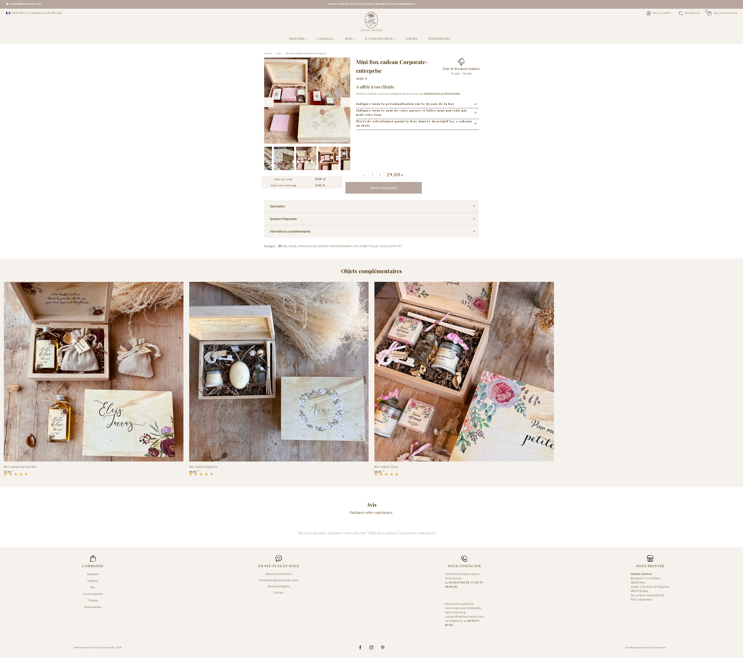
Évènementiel (439, 39)
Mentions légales (279, 586)
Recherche (692, 13)
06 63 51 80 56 (459, 582)
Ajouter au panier (384, 187)
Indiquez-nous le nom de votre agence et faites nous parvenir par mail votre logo (411, 112)
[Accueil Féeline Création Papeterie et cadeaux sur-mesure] (371, 21)
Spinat (642, 647)
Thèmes (411, 39)
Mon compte (662, 13)
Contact (278, 592)
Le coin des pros (379, 39)
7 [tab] (321, 160)
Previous (269, 102)
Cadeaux (325, 39)
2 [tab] (298, 160)
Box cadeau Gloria (386, 466)
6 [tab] (316, 160)
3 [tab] (302, 160)
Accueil (268, 53)
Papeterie (297, 39)
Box (349, 39)
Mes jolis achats (722, 13)
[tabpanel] (306, 157)
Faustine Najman (657, 647)
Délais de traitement (278, 574)
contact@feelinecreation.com (25, 3)
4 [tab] (307, 160)
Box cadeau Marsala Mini (20, 466)
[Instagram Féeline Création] (371, 647)
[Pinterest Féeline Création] (382, 647)
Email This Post (279, 246)
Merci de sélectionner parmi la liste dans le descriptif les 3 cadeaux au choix (414, 123)
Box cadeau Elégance (203, 466)
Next (345, 102)
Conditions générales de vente (278, 580)
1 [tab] (293, 160)
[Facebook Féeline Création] (360, 647)
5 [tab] (312, 160)
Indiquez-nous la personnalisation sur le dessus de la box (405, 104)
